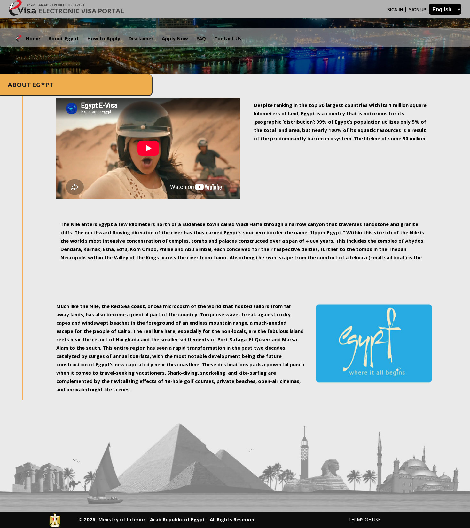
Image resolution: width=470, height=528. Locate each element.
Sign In (395, 9)
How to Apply (103, 38)
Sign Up (418, 9)
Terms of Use (364, 519)
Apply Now (175, 38)
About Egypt (63, 38)
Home (33, 38)
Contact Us (227, 38)
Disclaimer (141, 38)
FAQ (201, 38)
